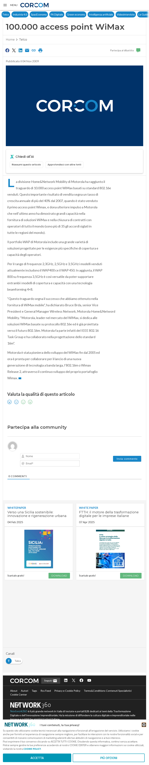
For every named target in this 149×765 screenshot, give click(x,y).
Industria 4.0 (19, 14)
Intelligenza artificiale (100, 14)
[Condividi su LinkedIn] (20, 50)
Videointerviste (125, 14)
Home (10, 39)
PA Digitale (56, 14)
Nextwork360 (18, 711)
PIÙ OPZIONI (108, 757)
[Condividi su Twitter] (14, 50)
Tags (34, 690)
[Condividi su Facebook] (7, 50)
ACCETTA (37, 757)
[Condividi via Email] (27, 50)
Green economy (75, 14)
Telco (5, 14)
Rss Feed (46, 690)
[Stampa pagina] (40, 50)
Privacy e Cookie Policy (67, 690)
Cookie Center (18, 694)
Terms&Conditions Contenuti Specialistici (108, 690)
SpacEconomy (38, 14)
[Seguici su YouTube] (89, 680)
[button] (10, 5)
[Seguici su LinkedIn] (66, 680)
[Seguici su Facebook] (81, 680)
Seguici (48, 680)
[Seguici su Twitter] (73, 680)
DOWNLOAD (59, 575)
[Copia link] (34, 50)
